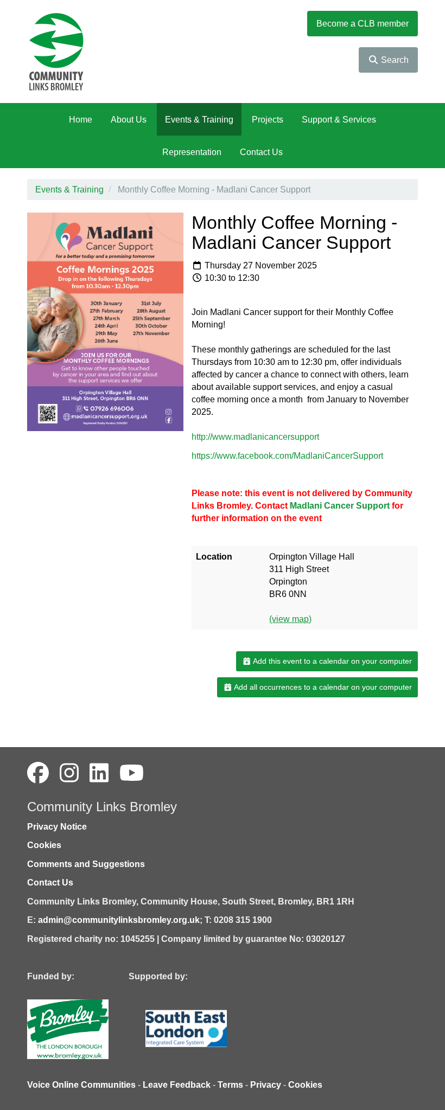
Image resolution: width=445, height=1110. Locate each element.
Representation (191, 152)
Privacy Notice (57, 826)
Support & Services (339, 119)
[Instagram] (69, 773)
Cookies (44, 845)
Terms (230, 1084)
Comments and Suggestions (86, 864)
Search (394, 60)
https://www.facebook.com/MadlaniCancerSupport (287, 455)
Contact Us (261, 152)
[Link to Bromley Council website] (84, 1028)
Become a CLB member (362, 23)
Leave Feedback (177, 1084)
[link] (341, 505)
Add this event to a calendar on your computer (331, 661)
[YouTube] (131, 773)
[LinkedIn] (99, 773)
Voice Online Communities (81, 1084)
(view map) (290, 619)
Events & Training (199, 119)
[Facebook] (38, 773)
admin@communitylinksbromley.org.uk (119, 920)
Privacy (265, 1084)
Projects (267, 119)
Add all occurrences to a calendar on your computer (322, 687)
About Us (129, 119)
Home (80, 119)
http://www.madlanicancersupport (255, 436)
